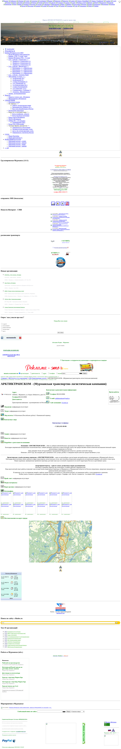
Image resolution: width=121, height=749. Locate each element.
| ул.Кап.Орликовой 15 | (20, 81)
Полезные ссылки (14, 102)
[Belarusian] (57, 1)
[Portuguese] (96, 4)
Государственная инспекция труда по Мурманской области (18, 636)
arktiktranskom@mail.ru (62, 398)
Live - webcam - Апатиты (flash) (19, 75)
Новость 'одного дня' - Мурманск (19, 97)
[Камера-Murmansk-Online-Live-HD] (111, 745)
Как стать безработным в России (22, 109)
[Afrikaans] (12, 1)
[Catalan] (72, 1)
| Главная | (4, 378)
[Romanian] (104, 4)
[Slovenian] (30, 6)
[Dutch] (13, 3)
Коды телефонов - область (20, 114)
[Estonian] (26, 3)
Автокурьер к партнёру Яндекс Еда (14, 681)
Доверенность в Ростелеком (21, 127)
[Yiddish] (95, 6)
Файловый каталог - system (17, 141)
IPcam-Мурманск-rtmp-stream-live (19, 54)
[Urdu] (75, 6)
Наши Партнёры (14, 136)
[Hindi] (95, 3)
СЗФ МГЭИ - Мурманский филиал (13, 641)
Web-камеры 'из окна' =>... (17, 76)
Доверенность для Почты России (23, 132)
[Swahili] (44, 6)
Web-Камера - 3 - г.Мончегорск (22, 71)
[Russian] (5, 1)
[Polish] (89, 4)
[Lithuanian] (46, 4)
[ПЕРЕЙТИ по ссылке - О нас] (18, 11)
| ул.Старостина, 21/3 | (19, 88)
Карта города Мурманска (17, 117)
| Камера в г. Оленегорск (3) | (21, 64)
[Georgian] (59, 3)
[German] (66, 3)
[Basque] (49, 1)
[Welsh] (89, 6)
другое (4, 331)
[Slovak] (23, 6)
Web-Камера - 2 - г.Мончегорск (22, 70)
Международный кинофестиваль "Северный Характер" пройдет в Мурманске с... (61, 229)
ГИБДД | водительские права (21, 105)
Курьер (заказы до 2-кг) (10, 686)
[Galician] (52, 3)
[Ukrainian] (69, 6)
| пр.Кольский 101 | (18, 78)
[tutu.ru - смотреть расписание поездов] (68, 254)
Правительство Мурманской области (14, 638)
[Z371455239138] (14, 742)
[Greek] (72, 3)
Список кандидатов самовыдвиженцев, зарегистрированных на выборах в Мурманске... (61, 225)
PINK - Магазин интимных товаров (14, 640)
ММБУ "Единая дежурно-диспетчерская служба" (14, 291)
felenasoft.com (60, 613)
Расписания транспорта (16, 110)
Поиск (68, 711)
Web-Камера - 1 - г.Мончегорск (22, 68)
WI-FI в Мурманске (15, 119)
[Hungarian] (102, 3)
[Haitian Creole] (81, 3)
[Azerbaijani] (42, 1)
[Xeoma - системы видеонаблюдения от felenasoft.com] (60, 610)
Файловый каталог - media (17, 144)
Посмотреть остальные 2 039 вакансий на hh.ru (12, 691)
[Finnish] (40, 3)
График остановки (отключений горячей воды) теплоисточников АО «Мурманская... (61, 221)
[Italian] (19, 4)
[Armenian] (33, 1)
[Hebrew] (89, 3)
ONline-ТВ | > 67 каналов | (17, 121)
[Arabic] (26, 1)
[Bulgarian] (64, 1)
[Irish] (14, 4)
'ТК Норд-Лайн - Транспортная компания (13, 299)
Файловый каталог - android (17, 146)
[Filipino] (33, 3)
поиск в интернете (6, 325)
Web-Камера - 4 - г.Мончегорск (22, 73)
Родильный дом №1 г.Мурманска (13, 643)
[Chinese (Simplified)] (82, 1)
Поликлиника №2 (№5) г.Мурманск (14, 631)
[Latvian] (39, 4)
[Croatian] (107, 1)
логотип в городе (6, 329)
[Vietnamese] (82, 6)
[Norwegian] (76, 4)
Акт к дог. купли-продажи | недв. (23, 131)
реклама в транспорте (7, 327)
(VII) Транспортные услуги (37, 378)
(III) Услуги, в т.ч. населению (18, 378)
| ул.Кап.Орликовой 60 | (20, 87)
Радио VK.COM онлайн (16, 124)
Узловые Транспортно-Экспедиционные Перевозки (15, 307)
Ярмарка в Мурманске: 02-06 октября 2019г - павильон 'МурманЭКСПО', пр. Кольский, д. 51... (30, 707)
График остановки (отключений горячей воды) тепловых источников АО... (61, 217)
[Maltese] (68, 4)
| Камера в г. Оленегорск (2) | (21, 63)
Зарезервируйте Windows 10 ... (22, 107)
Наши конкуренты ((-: (16, 137)
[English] (20, 3)
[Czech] (113, 1)
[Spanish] (37, 6)
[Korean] (32, 4)
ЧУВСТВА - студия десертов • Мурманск (13, 274)
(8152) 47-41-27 (11, 356)
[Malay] (62, 4)
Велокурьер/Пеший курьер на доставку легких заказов (12, 667)
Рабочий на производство (11, 663)
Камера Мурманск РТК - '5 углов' (19, 58)
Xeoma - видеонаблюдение (17, 93)
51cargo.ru (65, 402)
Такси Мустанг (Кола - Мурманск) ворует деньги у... (61, 214)
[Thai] (56, 6)
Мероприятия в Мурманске (17, 98)
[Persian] (83, 4)
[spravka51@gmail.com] (7, 742)
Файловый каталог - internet (17, 143)
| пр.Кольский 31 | (18, 80)
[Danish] (8, 3)
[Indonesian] (8, 4)
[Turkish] (62, 6)
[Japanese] (25, 4)
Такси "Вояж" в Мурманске (10, 282)
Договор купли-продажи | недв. (22, 129)
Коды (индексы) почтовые (20, 115)
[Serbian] (112, 4)
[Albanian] (20, 1)
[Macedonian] (54, 4)
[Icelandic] (110, 3)
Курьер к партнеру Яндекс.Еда (12, 677)
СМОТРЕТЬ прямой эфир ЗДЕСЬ (11, 354)
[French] (46, 3)
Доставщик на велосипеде (11, 673)
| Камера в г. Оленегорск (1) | (21, 61)
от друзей (5, 324)
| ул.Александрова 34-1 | (20, 85)
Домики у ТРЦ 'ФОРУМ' (12, 635)
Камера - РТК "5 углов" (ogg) (18, 56)
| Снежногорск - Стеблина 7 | (21, 90)
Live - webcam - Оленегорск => (18, 59)
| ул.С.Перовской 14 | (19, 83)
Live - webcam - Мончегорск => (19, 66)
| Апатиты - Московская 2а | (21, 92)
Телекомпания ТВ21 (18, 122)
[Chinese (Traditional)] (96, 1)
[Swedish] (50, 6)
